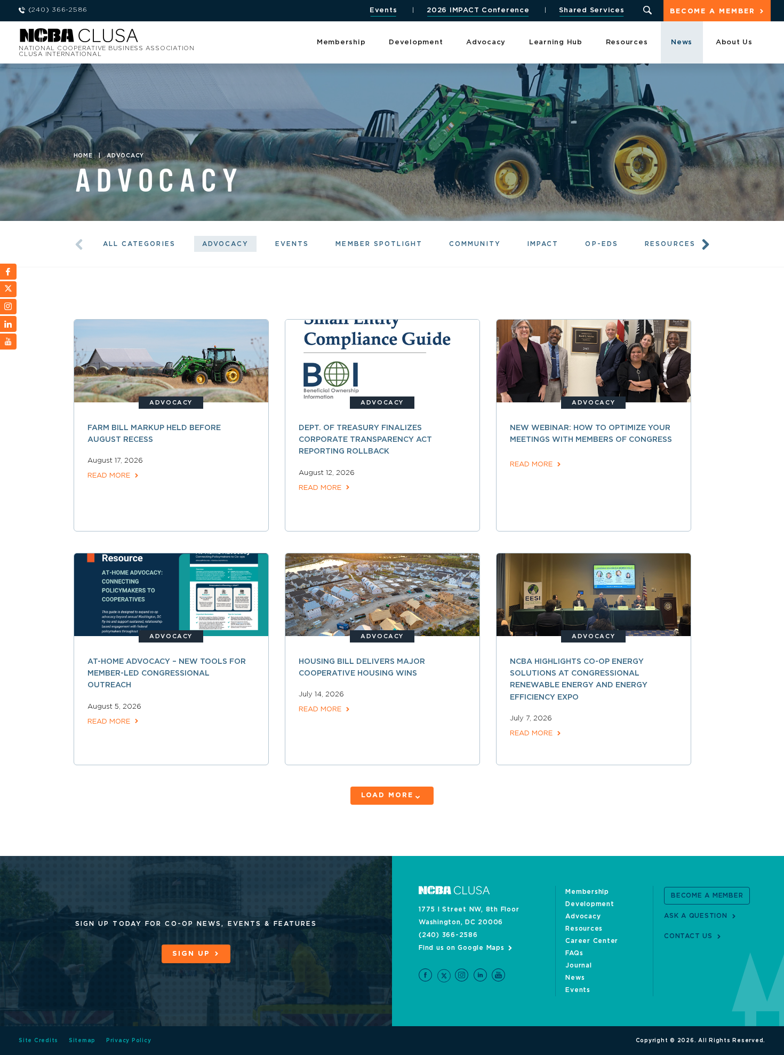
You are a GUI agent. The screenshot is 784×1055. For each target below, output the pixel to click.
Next (705, 244)
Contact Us (688, 936)
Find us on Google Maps (462, 948)
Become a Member (712, 11)
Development (416, 42)
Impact (543, 244)
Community (475, 244)
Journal (578, 965)
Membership (341, 42)
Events (383, 10)
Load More (387, 795)
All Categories (139, 244)
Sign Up (191, 953)
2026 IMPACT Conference (478, 10)
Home (83, 155)
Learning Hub (555, 42)
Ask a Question (695, 916)
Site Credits (38, 1040)
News (681, 42)
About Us (734, 42)
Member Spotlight (378, 244)
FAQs (574, 953)
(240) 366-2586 (448, 935)
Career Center (591, 941)
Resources (627, 42)
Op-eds (601, 244)
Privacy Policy (128, 1040)
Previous (79, 244)
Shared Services (591, 10)
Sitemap (82, 1040)
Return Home (161, 39)
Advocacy (486, 42)
